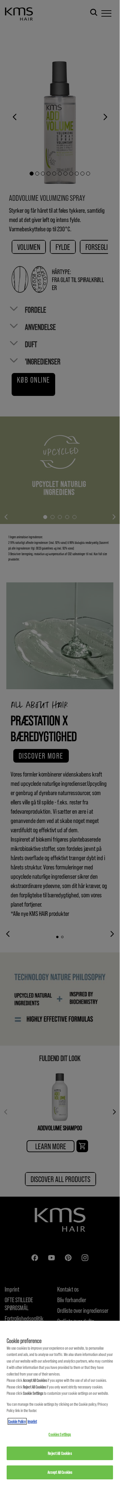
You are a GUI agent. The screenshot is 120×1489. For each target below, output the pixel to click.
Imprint (32, 1421)
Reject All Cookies (59, 1453)
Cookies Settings (60, 1434)
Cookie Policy (17, 1421)
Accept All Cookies (60, 1472)
